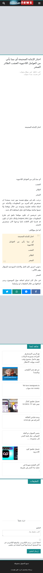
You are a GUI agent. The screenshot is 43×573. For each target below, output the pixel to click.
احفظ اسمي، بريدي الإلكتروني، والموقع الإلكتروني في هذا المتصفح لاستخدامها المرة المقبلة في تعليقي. (22, 544)
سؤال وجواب (24, 72)
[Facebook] (35, 291)
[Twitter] (7, 291)
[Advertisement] (21, 30)
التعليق (38, 528)
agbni (35, 72)
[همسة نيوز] (21, 2)
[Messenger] (26, 291)
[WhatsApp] (16, 291)
